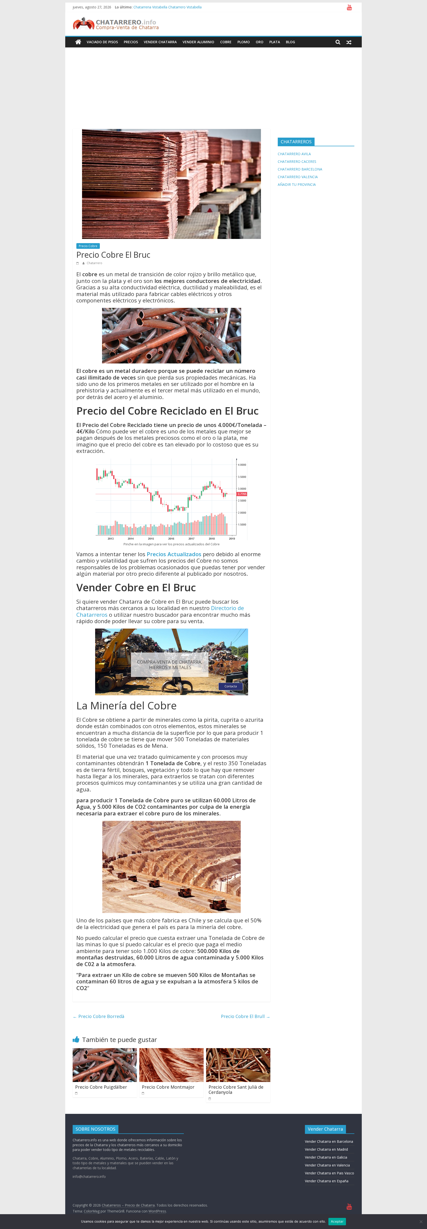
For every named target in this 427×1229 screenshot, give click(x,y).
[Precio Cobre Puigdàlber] (105, 1051)
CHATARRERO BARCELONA (300, 169)
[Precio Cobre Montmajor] (171, 1051)
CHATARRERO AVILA (294, 153)
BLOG (290, 42)
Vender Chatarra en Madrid (326, 1149)
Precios (131, 42)
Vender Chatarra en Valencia (327, 1165)
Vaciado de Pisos (102, 42)
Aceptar (337, 1221)
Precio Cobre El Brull (245, 1016)
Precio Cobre (88, 246)
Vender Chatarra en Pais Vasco (329, 1173)
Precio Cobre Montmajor (168, 1087)
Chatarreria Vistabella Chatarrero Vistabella (167, 7)
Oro (259, 42)
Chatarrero (94, 263)
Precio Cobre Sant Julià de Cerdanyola (236, 1089)
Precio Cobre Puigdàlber (101, 1087)
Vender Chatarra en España (326, 1181)
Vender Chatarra (160, 42)
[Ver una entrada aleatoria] (348, 42)
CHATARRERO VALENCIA (298, 176)
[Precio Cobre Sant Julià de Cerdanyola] (238, 1051)
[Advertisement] (213, 84)
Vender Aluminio (198, 42)
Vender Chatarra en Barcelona (329, 1141)
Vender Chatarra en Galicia (326, 1157)
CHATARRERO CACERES (297, 161)
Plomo (243, 42)
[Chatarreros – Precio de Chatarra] (78, 42)
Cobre (226, 42)
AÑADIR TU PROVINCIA (297, 184)
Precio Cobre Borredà (98, 1016)
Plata (274, 42)
